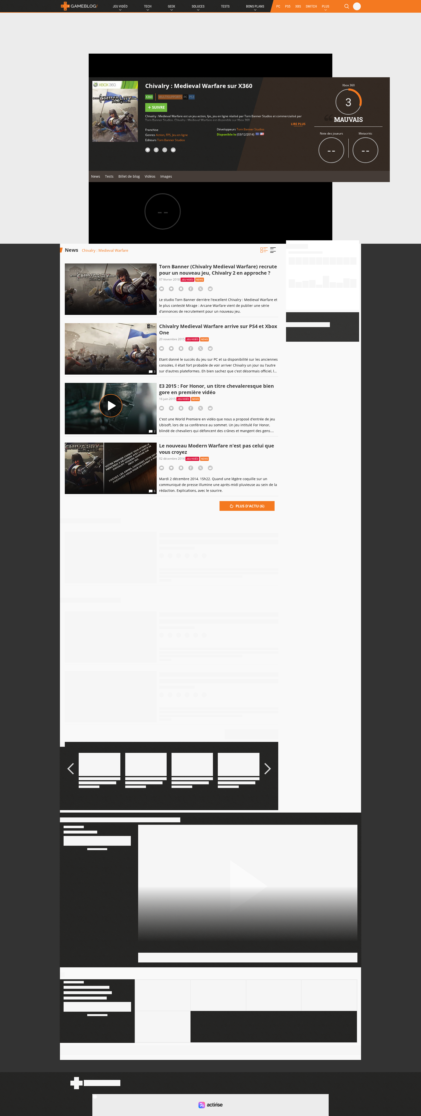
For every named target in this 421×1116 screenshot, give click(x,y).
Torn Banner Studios (171, 140)
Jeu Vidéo (120, 6)
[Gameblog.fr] (79, 6)
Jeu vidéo (187, 279)
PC (278, 6)
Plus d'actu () (249, 506)
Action (160, 135)
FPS (168, 135)
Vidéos (150, 176)
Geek (171, 6)
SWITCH (311, 6)
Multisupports (170, 97)
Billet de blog (129, 176)
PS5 (287, 6)
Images (166, 176)
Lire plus (298, 124)
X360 (149, 97)
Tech (148, 6)
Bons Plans (255, 6)
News (95, 176)
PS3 (191, 97)
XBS (298, 6)
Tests (225, 6)
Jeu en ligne (180, 135)
